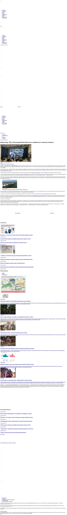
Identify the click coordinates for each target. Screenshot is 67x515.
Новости (3, 10)
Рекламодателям (5, 500)
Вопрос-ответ (4, 17)
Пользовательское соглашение (7, 501)
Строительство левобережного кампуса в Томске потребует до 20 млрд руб (15, 189)
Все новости (2, 434)
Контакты (4, 498)
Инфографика (4, 14)
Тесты (3, 16)
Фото (3, 12)
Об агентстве (4, 497)
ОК (1, 514)
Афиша (3, 15)
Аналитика (4, 36)
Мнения (3, 11)
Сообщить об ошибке (12, 442)
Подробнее (30, 513)
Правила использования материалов (8, 499)
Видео (3, 13)
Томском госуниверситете (35, 172)
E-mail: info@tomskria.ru (4, 442)
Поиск (1, 106)
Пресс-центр (4, 43)
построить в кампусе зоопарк (39, 196)
